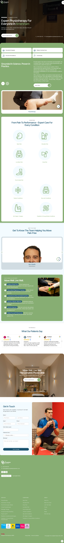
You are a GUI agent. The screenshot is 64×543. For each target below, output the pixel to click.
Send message (16, 449)
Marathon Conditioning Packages (8, 516)
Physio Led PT (4, 513)
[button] (3, 83)
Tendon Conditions (27, 511)
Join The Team (47, 504)
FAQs (45, 509)
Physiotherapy (4, 500)
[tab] (6, 476)
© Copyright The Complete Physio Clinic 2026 (54, 535)
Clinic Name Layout (7, 427)
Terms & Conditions (35, 535)
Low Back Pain (26, 507)
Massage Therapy (5, 509)
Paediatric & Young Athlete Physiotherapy (7, 519)
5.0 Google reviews (12, 17)
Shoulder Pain (26, 502)
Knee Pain (25, 504)
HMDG (13, 535)
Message (5, 438)
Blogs (45, 511)
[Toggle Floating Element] (62, 541)
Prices (45, 507)
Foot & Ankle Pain (27, 509)
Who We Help (47, 513)
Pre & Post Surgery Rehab (7, 504)
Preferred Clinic (6, 432)
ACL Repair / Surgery (27, 516)
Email (4, 421)
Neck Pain (25, 500)
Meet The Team (47, 502)
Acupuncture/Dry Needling (7, 511)
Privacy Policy (27, 535)
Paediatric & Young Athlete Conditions (31, 518)
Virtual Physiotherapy (6, 507)
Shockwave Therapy (5, 502)
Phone (18, 421)
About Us (46, 500)
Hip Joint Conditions (27, 513)
